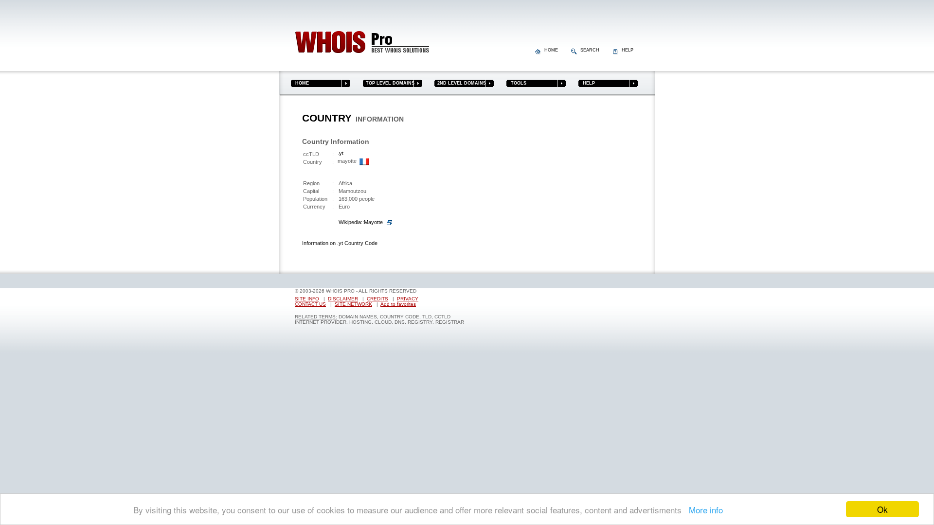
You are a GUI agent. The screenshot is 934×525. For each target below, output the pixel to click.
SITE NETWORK (353, 304)
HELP (626, 50)
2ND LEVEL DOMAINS (460, 83)
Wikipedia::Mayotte (361, 222)
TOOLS (516, 83)
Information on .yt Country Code (339, 243)
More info (703, 510)
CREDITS (377, 298)
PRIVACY (407, 298)
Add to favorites (398, 304)
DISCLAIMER (343, 298)
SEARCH (589, 50)
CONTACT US (310, 304)
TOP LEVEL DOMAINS (388, 83)
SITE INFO (307, 298)
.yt (340, 153)
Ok (882, 509)
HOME (550, 50)
